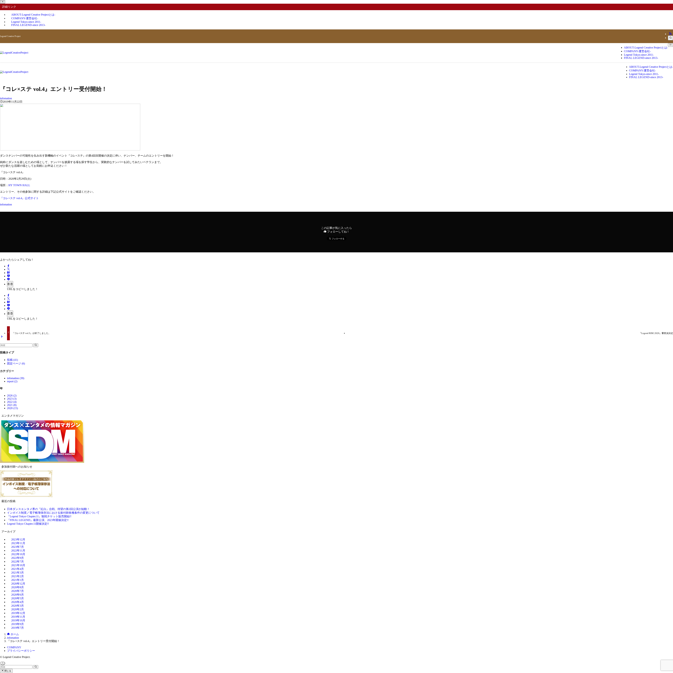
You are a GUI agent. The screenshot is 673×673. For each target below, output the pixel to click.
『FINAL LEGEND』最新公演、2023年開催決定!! (38, 520)
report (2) (12, 381)
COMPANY (14, 647)
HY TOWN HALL (19, 185)
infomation (6, 98)
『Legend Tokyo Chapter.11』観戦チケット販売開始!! (39, 516)
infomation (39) (15, 378)
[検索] (670, 38)
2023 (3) (11, 398)
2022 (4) (11, 401)
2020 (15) (12, 408)
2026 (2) (11, 395)
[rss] (670, 34)
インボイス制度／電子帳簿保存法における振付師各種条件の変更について (53, 512)
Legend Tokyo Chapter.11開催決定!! (28, 523)
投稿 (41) (12, 359)
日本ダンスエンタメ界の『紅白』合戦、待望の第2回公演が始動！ (48, 509)
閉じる (7, 670)
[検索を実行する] (35, 345)
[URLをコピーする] (10, 284)
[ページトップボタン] (2, 663)
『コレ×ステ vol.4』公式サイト (19, 198)
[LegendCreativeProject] (14, 52)
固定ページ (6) (16, 363)
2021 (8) (11, 404)
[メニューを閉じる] (2, 2)
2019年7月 (17, 627)
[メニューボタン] (670, 45)
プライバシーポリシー (21, 650)
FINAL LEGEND (28, 24)
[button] (8, 266)
